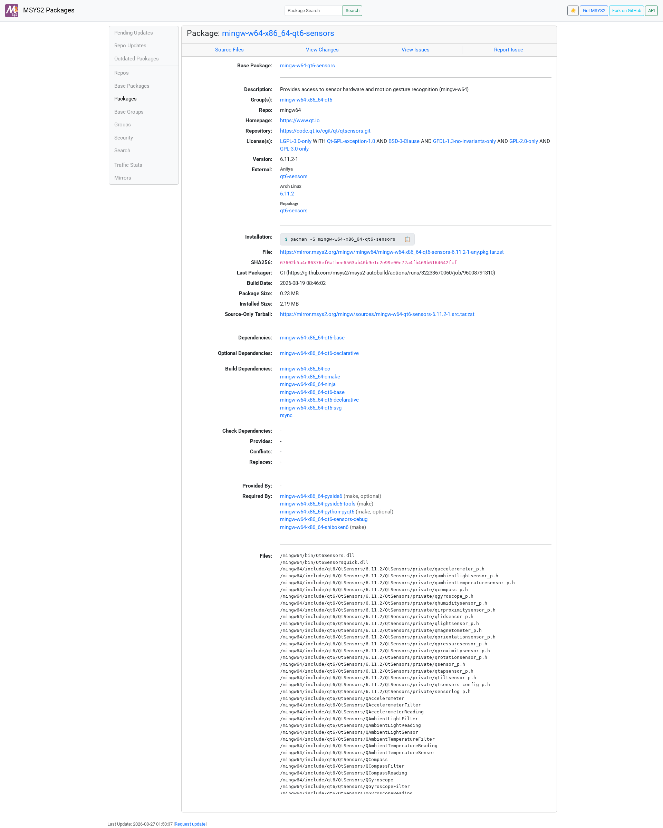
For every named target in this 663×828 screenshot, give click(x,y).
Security (123, 138)
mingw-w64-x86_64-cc (305, 369)
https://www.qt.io (300, 120)
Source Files (229, 50)
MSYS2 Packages (48, 10)
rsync (286, 415)
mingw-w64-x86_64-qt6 (306, 100)
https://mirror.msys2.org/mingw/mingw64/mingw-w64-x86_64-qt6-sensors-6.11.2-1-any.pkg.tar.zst (392, 252)
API (651, 10)
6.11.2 (287, 194)
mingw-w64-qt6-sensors (307, 65)
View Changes (322, 50)
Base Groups (129, 112)
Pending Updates (133, 33)
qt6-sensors (294, 176)
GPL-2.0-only (523, 141)
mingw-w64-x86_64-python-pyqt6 (317, 512)
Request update (190, 824)
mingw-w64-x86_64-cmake (310, 377)
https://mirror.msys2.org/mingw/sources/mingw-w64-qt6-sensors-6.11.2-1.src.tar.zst (377, 314)
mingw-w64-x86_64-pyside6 (311, 496)
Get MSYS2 (594, 10)
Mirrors (122, 178)
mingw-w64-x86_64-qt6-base (312, 338)
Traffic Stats (128, 165)
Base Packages (132, 86)
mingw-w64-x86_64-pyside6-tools (318, 504)
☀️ (573, 10)
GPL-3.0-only (294, 149)
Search (352, 10)
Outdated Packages (136, 59)
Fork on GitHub (626, 10)
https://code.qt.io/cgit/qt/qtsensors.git (325, 131)
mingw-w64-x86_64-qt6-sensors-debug (323, 519)
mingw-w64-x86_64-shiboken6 (314, 527)
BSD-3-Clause (404, 141)
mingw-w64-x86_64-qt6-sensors (278, 33)
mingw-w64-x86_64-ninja (308, 384)
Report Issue (508, 50)
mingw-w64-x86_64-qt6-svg (311, 408)
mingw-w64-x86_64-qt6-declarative (319, 353)
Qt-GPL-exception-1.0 (351, 141)
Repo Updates (130, 45)
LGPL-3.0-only (295, 141)
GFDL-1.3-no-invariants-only (464, 141)
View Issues (416, 50)
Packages (125, 99)
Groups (122, 125)
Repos (121, 73)
